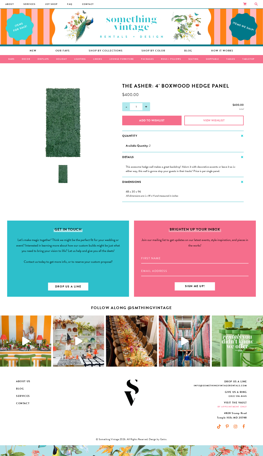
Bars (11, 59)
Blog (20, 389)
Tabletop (248, 59)
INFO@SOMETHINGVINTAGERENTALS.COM (220, 385)
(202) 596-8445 (238, 396)
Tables (230, 59)
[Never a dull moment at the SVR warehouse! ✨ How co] (184, 341)
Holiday (61, 59)
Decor (26, 59)
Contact (88, 4)
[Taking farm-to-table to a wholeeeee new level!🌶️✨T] (25, 341)
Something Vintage (131, 27)
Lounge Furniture (121, 59)
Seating (193, 59)
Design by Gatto (157, 439)
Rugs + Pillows (171, 59)
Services (29, 4)
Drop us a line (68, 286)
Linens (97, 59)
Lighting (80, 59)
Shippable (212, 59)
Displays (43, 59)
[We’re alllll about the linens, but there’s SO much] (237, 341)
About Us (23, 381)
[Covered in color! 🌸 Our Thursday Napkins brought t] (131, 341)
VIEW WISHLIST (214, 120)
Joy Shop (51, 4)
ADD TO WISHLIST (152, 120)
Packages (147, 59)
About (9, 4)
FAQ (69, 4)
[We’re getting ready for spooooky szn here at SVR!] (78, 341)
